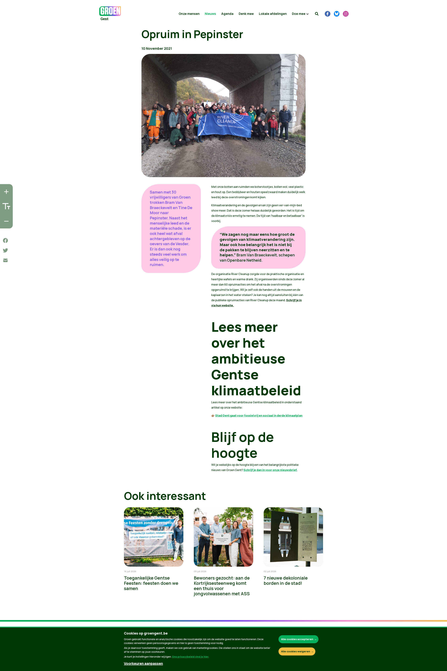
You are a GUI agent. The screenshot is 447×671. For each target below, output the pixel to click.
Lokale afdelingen (273, 14)
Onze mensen (189, 14)
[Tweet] (5, 250)
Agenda (227, 14)
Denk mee (246, 14)
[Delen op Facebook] (5, 240)
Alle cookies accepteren (297, 639)
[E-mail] (5, 260)
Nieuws (210, 14)
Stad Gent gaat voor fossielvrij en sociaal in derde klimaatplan (258, 415)
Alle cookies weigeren (295, 651)
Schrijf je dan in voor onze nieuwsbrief (270, 470)
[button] (317, 14)
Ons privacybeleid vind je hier (190, 656)
